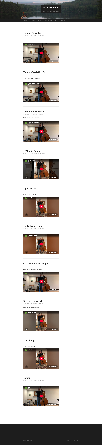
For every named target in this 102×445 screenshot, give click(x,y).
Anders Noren (73, 440)
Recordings (32, 20)
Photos (39, 20)
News (56, 20)
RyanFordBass (34, 35)
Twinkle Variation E (33, 111)
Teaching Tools (62, 20)
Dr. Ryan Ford (51, 8)
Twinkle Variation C (33, 33)
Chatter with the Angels (36, 263)
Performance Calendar (48, 20)
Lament (27, 377)
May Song (28, 340)
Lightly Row (29, 188)
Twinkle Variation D (34, 72)
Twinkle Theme (31, 150)
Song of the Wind (32, 301)
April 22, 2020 (26, 35)
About (25, 20)
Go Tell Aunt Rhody (33, 226)
